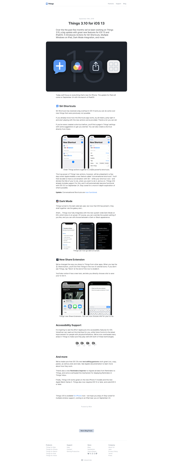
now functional (91, 192)
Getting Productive (73, 451)
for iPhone (78, 396)
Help (68, 447)
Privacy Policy (113, 451)
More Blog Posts (86, 431)
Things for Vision (51, 455)
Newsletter (91, 449)
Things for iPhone (51, 449)
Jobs (110, 449)
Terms (110, 453)
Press (110, 455)
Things (49, 3)
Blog (89, 447)
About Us (111, 447)
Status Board (92, 451)
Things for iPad (51, 453)
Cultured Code (86, 460)
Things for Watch (51, 451)
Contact (69, 449)
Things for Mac (51, 447)
